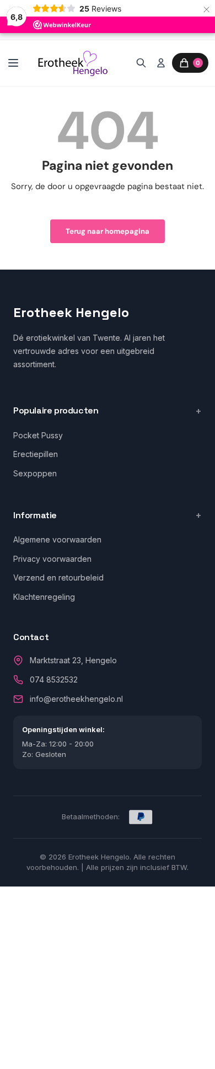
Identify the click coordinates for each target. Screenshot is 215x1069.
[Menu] (13, 63)
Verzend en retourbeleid (58, 577)
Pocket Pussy (38, 435)
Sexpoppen (35, 473)
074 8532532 (54, 679)
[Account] (161, 63)
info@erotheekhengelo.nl (76, 698)
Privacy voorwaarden (52, 558)
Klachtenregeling (44, 596)
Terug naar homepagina (107, 231)
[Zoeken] (141, 63)
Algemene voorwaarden (57, 539)
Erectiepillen (35, 454)
